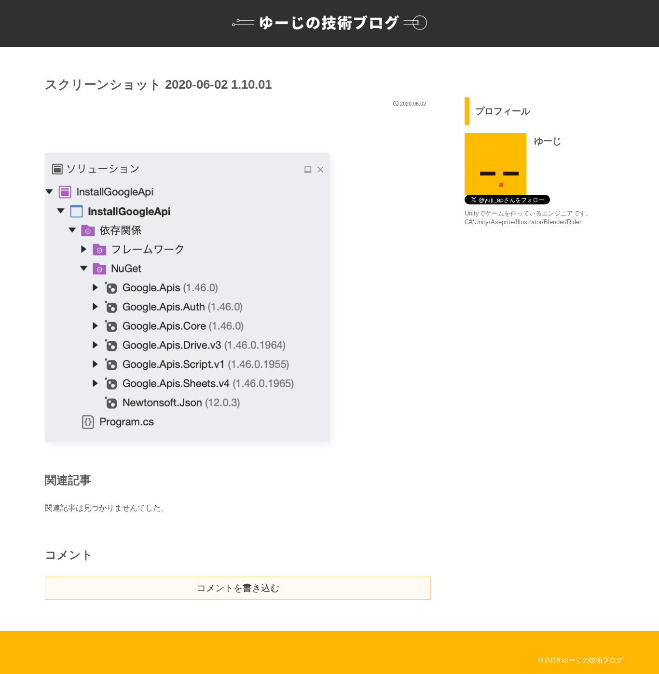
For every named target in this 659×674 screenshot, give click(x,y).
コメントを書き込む (238, 588)
